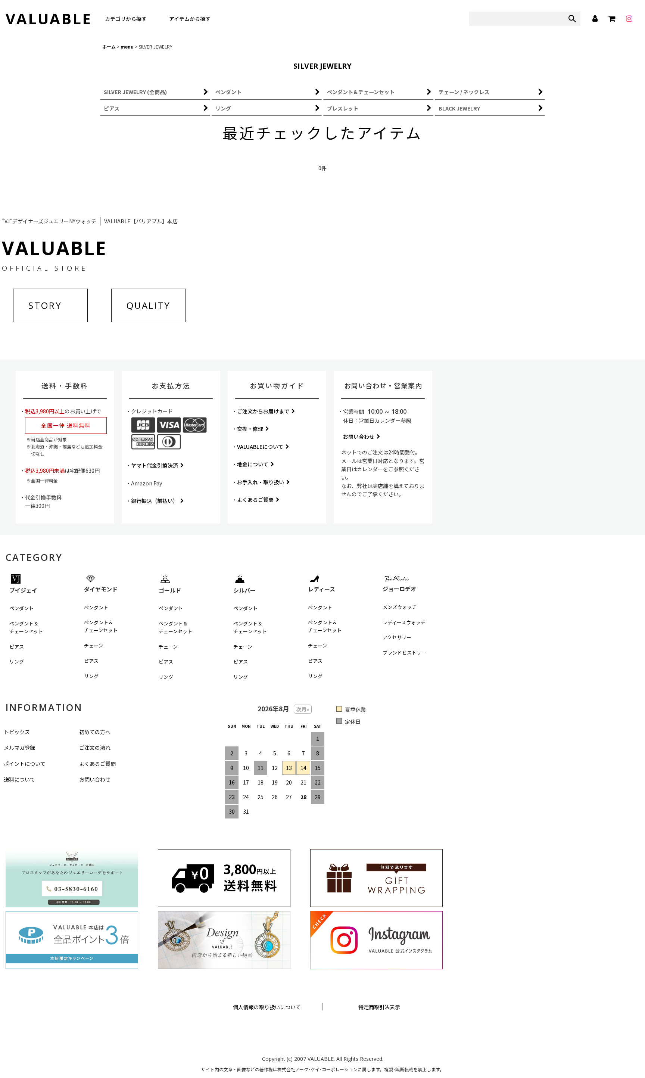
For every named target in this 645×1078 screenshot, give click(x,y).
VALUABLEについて (260, 446)
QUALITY (149, 305)
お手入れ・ (260, 482)
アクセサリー (397, 637)
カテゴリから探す (126, 18)
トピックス (17, 732)
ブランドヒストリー (404, 652)
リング (16, 661)
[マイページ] (594, 19)
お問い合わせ (358, 436)
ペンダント (21, 608)
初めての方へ (94, 732)
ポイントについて (25, 763)
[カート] (611, 19)
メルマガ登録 (19, 747)
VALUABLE (49, 18)
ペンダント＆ (26, 627)
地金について (252, 464)
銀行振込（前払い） (154, 500)
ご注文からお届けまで (263, 411)
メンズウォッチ (400, 607)
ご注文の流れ (94, 747)
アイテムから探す (190, 18)
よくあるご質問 (255, 499)
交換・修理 (250, 428)
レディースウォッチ (404, 622)
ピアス (16, 646)
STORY (45, 305)
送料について (19, 779)
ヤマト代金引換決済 (154, 465)
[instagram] (629, 19)
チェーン (93, 645)
